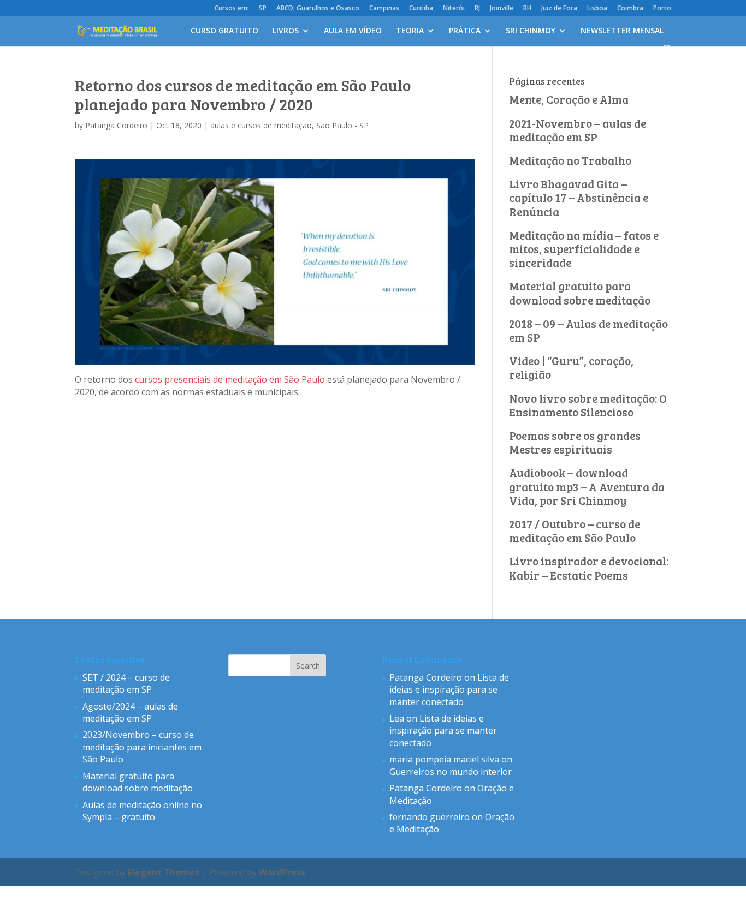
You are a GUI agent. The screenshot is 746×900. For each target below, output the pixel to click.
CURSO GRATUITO (224, 31)
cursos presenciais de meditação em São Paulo (230, 379)
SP (263, 9)
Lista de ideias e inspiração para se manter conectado (449, 689)
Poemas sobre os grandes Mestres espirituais (575, 442)
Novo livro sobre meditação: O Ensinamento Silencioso (588, 405)
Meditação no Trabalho (570, 160)
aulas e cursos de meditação (261, 125)
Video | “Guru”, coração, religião (571, 367)
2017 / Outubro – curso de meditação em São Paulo (574, 530)
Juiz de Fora (559, 9)
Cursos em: (232, 9)
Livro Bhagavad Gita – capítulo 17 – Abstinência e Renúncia (578, 197)
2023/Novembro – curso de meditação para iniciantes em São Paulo (142, 747)
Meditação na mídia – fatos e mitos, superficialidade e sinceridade (584, 248)
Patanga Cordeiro (116, 125)
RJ (477, 9)
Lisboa (597, 9)
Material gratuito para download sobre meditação (579, 292)
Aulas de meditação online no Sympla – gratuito (142, 811)
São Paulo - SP (342, 125)
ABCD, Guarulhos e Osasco (317, 9)
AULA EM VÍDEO (353, 31)
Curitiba (421, 9)
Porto (662, 9)
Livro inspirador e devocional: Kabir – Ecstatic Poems (588, 567)
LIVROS (286, 31)
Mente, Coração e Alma (569, 99)
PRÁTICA (465, 31)
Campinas (384, 9)
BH (527, 9)
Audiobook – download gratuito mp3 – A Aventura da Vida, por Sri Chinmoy (587, 486)
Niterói (454, 9)
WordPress (282, 872)
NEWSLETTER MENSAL (622, 31)
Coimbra (630, 9)
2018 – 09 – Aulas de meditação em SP (588, 330)
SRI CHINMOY (530, 31)
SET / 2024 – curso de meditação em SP (126, 683)
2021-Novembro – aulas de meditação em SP (577, 130)
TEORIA (410, 31)
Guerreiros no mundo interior (450, 772)
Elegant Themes (163, 872)
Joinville (501, 9)
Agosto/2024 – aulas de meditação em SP (130, 712)
